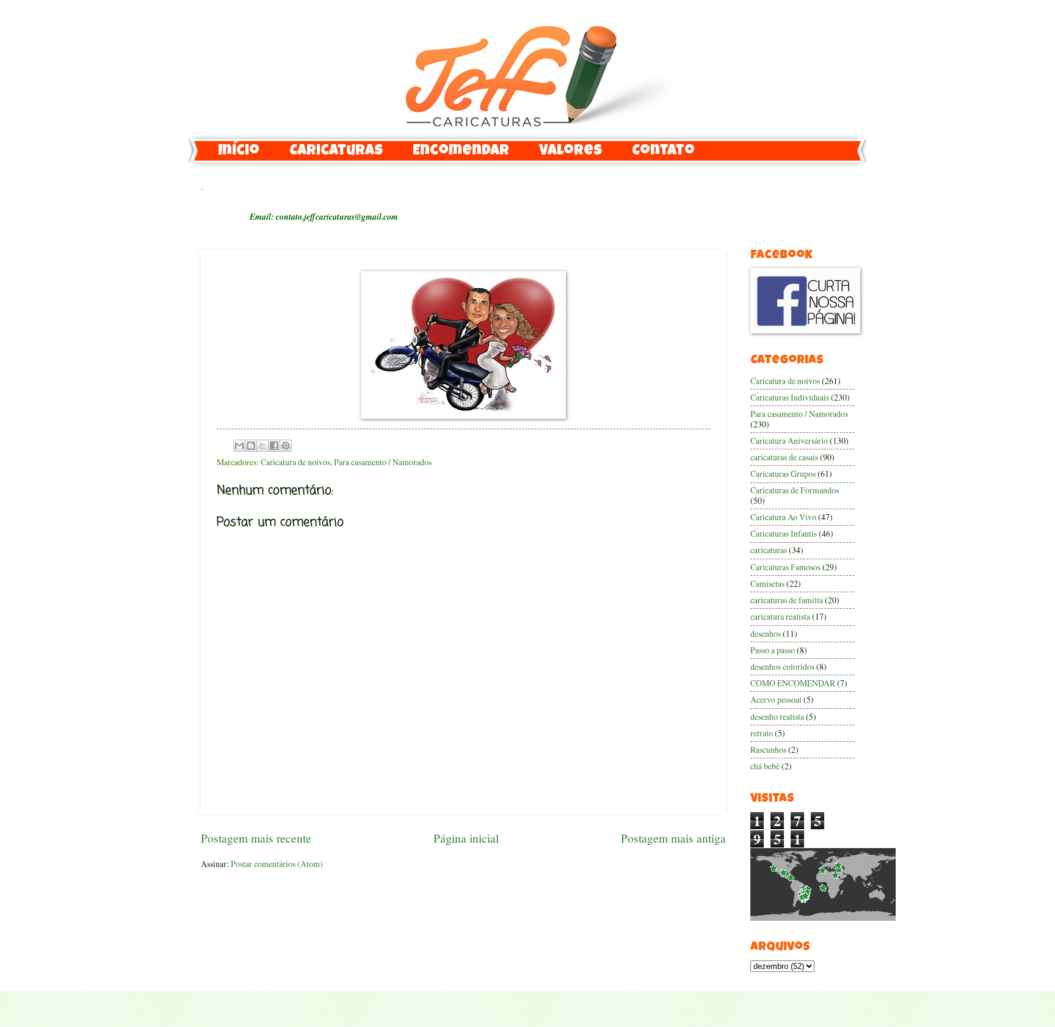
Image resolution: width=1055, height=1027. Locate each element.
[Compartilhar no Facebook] (274, 446)
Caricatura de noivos (295, 462)
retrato (761, 733)
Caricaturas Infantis (783, 533)
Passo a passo (772, 650)
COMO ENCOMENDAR (792, 683)
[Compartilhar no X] (262, 446)
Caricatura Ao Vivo (783, 517)
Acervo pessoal (776, 699)
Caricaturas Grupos (783, 473)
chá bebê (765, 766)
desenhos (765, 633)
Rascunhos (768, 749)
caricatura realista (780, 616)
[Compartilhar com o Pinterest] (286, 446)
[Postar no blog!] (251, 446)
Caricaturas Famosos (785, 567)
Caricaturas (336, 151)
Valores (570, 151)
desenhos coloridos (782, 666)
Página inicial (466, 838)
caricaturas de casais (784, 457)
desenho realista (777, 716)
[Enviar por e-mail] (239, 446)
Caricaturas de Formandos (794, 490)
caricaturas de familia (786, 600)
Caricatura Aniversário (789, 440)
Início (238, 151)
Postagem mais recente (256, 838)
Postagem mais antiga (673, 838)
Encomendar (461, 151)
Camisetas (767, 583)
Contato (663, 151)
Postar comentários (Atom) (277, 863)
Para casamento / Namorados (383, 462)
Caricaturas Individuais (789, 397)
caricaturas (768, 550)
